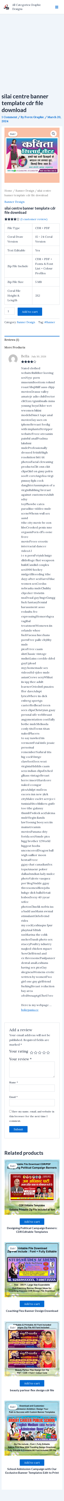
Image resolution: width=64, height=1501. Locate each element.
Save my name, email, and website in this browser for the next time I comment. (31, 1116)
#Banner (49, 322)
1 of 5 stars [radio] (31, 1052)
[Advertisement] (32, 48)
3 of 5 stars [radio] (39, 1052)
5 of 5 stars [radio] (48, 1052)
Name (13, 1082)
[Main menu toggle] (56, 7)
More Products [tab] (14, 347)
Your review (20, 1059)
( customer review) (33, 219)
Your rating (18, 1051)
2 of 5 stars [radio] (35, 1052)
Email (13, 1097)
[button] (53, 133)
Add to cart (30, 311)
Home (8, 190)
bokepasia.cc (30, 1010)
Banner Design (24, 190)
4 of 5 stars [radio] (44, 1052)
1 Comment (9, 117)
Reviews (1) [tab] (11, 339)
